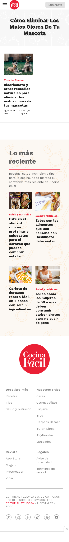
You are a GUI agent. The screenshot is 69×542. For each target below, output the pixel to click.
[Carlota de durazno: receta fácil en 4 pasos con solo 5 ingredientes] (20, 274)
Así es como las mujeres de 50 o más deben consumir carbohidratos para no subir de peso (47, 308)
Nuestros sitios (48, 389)
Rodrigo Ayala (25, 112)
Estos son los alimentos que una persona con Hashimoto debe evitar (46, 230)
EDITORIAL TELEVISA (20, 503)
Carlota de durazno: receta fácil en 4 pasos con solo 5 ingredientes (20, 299)
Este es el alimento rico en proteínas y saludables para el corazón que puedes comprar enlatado (19, 237)
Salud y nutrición (20, 214)
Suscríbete (55, 4)
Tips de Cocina (14, 80)
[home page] (14, 5)
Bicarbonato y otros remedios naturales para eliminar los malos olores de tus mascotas (17, 95)
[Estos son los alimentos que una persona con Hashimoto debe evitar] (47, 201)
